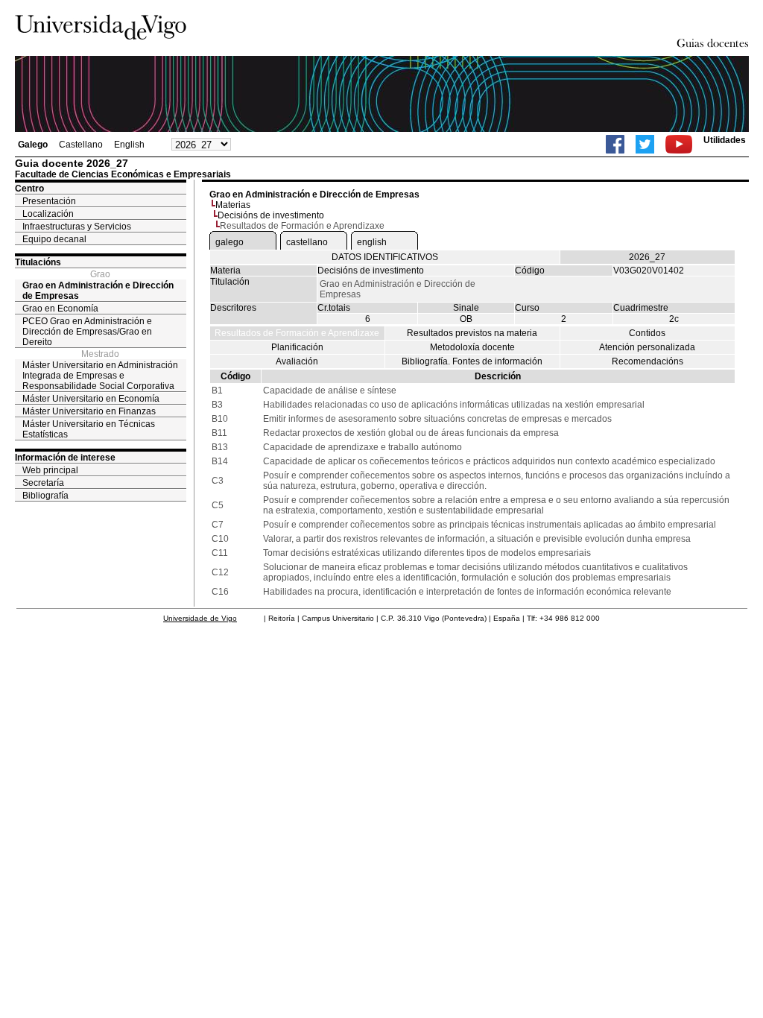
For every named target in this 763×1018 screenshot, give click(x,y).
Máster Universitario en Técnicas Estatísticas (88, 429)
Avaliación (297, 361)
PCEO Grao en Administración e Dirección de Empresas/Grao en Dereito (87, 331)
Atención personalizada (647, 347)
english (372, 242)
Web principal (50, 470)
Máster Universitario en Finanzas (89, 411)
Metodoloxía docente (472, 347)
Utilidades (724, 140)
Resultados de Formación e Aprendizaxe (297, 333)
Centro (29, 188)
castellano (307, 242)
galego (229, 242)
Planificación (297, 347)
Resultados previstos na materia (472, 333)
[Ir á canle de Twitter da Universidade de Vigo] (645, 144)
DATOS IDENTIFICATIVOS (385, 257)
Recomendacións (647, 361)
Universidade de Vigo (200, 618)
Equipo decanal (54, 239)
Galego (33, 144)
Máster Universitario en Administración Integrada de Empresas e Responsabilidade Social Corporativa (100, 375)
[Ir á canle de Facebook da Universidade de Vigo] (615, 144)
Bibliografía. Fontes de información (472, 361)
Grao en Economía (60, 308)
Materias (232, 205)
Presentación (49, 201)
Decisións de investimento (271, 215)
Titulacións (38, 262)
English (129, 144)
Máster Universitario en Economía (90, 398)
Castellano (81, 144)
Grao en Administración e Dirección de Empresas (98, 290)
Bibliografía (45, 495)
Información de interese (65, 457)
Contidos (647, 333)
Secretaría (43, 483)
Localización (48, 214)
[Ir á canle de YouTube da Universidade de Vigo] (678, 144)
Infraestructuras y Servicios (76, 226)
